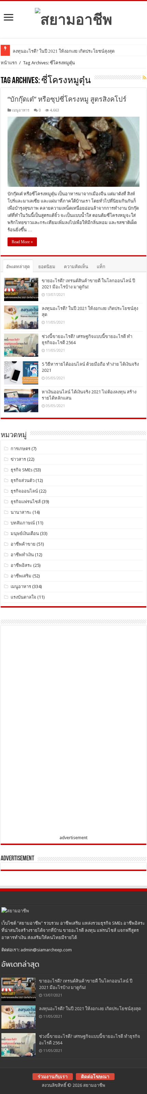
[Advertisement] (55, 731)
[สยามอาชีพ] (73, 18)
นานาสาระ (21, 512)
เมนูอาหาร (20, 110)
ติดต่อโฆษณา (95, 1076)
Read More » (22, 241)
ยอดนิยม (46, 266)
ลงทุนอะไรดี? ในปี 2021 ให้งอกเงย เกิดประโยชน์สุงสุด (64, 51)
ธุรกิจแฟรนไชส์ (26, 501)
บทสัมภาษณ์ (23, 522)
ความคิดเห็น (76, 266)
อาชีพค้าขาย (23, 544)
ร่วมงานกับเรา (53, 1076)
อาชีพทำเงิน (22, 554)
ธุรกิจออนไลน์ (24, 491)
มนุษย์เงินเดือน (25, 533)
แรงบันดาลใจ (23, 597)
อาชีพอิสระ (21, 565)
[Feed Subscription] (144, 77)
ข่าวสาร (18, 459)
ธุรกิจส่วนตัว (23, 480)
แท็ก (101, 266)
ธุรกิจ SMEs (21, 469)
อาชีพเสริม (21, 575)
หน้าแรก (9, 62)
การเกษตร (20, 448)
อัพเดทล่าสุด (18, 266)
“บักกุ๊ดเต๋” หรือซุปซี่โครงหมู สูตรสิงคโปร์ (67, 99)
